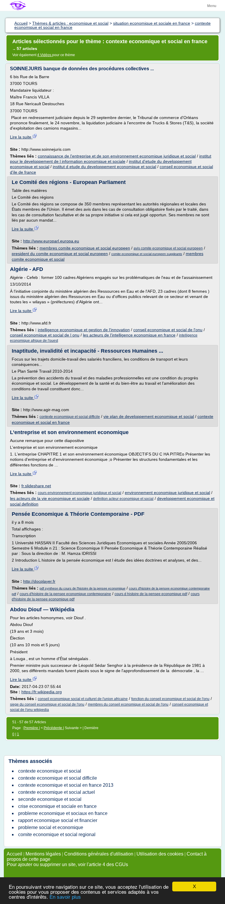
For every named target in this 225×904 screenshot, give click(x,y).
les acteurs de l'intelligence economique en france (129, 335)
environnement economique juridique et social (167, 492)
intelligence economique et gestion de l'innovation (84, 329)
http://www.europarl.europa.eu (51, 241)
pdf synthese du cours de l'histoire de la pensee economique (82, 588)
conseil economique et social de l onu (44, 335)
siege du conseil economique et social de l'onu (47, 704)
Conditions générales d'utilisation (98, 853)
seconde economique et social (49, 799)
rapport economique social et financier (57, 820)
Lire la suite (21, 137)
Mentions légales (43, 853)
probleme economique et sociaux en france (63, 813)
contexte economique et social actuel (56, 792)
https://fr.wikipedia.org (41, 691)
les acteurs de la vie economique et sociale (50, 498)
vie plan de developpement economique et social (148, 416)
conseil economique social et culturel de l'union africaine (83, 699)
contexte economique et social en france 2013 (65, 785)
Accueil (14, 853)
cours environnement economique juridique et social (79, 493)
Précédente (53, 728)
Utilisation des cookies (160, 853)
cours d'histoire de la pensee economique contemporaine (65, 594)
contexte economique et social (49, 771)
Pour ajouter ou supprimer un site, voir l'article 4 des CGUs (67, 864)
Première (31, 728)
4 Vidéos (44, 55)
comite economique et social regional (57, 834)
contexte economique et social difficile (70, 417)
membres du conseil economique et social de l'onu (128, 704)
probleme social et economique (50, 827)
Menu (211, 6)
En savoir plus (65, 897)
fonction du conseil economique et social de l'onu (170, 699)
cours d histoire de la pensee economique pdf (151, 594)
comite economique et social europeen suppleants (146, 254)
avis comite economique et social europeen (168, 248)
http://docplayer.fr (39, 581)
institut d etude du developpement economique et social (104, 166)
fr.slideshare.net (36, 485)
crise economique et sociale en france (57, 806)
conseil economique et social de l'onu (167, 329)
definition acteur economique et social (123, 499)
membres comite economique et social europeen (85, 248)
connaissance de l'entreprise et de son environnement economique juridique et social (117, 156)
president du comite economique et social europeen (60, 253)
